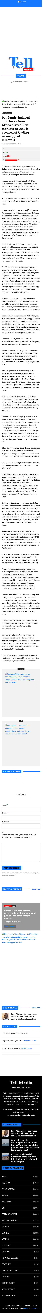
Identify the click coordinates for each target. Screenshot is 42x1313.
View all (36, 889)
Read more (10, 926)
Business (6, 1201)
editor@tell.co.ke (29, 1041)
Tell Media (21, 1082)
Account (23, 2)
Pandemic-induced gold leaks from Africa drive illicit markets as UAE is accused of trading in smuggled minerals (16, 129)
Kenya (5, 1195)
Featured (7, 906)
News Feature (6, 113)
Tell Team (21, 794)
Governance (8, 1295)
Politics (6, 1183)
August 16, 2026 (11, 922)
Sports (5, 1233)
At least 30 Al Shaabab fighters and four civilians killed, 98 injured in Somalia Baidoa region (24, 1158)
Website (5, 821)
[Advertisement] (21, 31)
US (3, 1208)
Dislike (7, 156)
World (5, 1239)
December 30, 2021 (10, 144)
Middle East (8, 1289)
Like (6, 152)
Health (6, 1251)
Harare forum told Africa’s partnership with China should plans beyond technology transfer (20, 914)
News (14, 906)
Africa (5, 1226)
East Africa (8, 1189)
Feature (6, 1264)
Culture (6, 1245)
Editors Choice (9, 1214)
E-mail (5, 813)
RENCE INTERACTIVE (31, 1308)
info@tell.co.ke (25, 1048)
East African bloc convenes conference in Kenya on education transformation (24, 1016)
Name (5, 805)
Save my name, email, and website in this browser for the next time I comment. (19, 836)
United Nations (10, 1270)
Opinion (6, 1276)
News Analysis (10, 1258)
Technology (8, 1283)
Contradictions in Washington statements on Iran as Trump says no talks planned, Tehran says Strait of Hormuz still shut (25, 1145)
